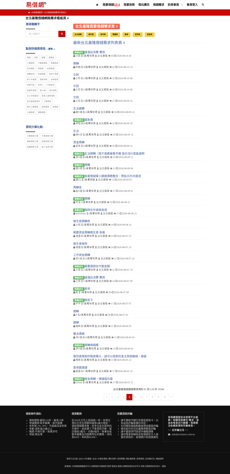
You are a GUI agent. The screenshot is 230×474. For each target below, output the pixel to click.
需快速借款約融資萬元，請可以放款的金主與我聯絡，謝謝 (109, 356)
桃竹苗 (91, 34)
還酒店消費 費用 (94, 52)
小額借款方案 (32, 136)
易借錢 (41, 68)
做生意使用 (80, 243)
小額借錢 (31, 112)
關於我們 (112, 459)
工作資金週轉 (81, 255)
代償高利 (51, 85)
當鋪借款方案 (32, 147)
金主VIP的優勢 (85, 459)
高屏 (126, 34)
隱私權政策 (130, 459)
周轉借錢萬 (91, 345)
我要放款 (129, 4)
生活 (76, 131)
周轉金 (77, 187)
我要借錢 (111, 4)
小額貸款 (47, 101)
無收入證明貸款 (48, 96)
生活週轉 (78, 108)
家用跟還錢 (80, 367)
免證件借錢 (31, 90)
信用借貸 (54, 79)
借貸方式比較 (72, 459)
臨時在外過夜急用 (95, 210)
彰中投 (103, 34)
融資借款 (45, 107)
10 (165, 397)
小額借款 (31, 63)
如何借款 (31, 68)
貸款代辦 (31, 85)
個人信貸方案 (47, 147)
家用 (87, 288)
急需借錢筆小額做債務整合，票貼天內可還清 (112, 176)
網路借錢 (42, 112)
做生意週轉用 (81, 221)
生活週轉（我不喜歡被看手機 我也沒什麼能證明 (114, 153)
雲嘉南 (115, 34)
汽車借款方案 (47, 136)
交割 (76, 74)
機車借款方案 (32, 141)
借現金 (51, 58)
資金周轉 (78, 142)
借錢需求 (158, 4)
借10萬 (43, 90)
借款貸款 (43, 79)
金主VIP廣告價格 (100, 459)
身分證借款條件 (33, 101)
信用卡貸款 (53, 74)
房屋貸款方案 (47, 141)
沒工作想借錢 (32, 96)
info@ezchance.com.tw (183, 434)
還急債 (88, 119)
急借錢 (55, 107)
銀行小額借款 (32, 107)
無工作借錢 (31, 79)
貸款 (36, 58)
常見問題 (121, 459)
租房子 (88, 300)
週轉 (76, 63)
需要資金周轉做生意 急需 (89, 232)
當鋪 (43, 58)
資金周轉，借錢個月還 (98, 378)
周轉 (87, 164)
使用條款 (140, 459)
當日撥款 (53, 90)
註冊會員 (174, 4)
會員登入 (192, 4)
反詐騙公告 (178, 430)
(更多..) (51, 49)
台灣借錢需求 (37, 12)
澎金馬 (149, 34)
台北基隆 (78, 34)
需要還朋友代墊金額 (97, 266)
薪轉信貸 (31, 74)
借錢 (29, 58)
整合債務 (78, 333)
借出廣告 (144, 4)
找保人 (41, 85)
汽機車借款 (42, 63)
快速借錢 (42, 74)
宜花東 (137, 34)
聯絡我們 (160, 459)
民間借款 (51, 68)
